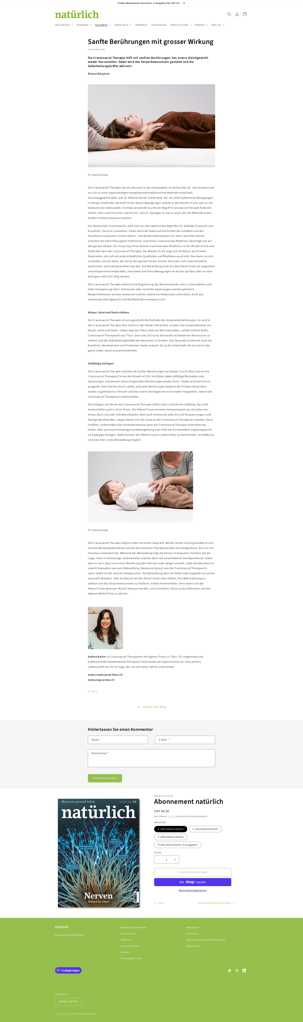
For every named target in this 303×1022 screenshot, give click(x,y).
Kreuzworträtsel (129, 946)
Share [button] (94, 691)
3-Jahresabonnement (171, 837)
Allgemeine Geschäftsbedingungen (206, 940)
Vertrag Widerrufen (131, 958)
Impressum (192, 933)
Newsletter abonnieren (133, 927)
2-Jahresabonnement (205, 829)
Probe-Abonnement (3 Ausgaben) (178, 845)
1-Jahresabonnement (171, 829)
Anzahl (157, 852)
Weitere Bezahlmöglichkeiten (193, 890)
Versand (172, 816)
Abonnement (127, 933)
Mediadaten (192, 927)
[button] (64, 24)
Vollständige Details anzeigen (214, 903)
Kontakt (125, 952)
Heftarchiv (126, 940)
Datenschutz (193, 946)
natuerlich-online (70, 1014)
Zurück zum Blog (154, 707)
